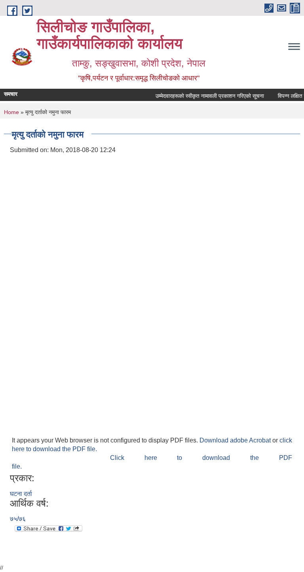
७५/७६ (18, 518)
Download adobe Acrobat (236, 440)
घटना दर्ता (21, 493)
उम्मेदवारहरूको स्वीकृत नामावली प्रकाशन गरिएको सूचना (207, 96)
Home (11, 112)
